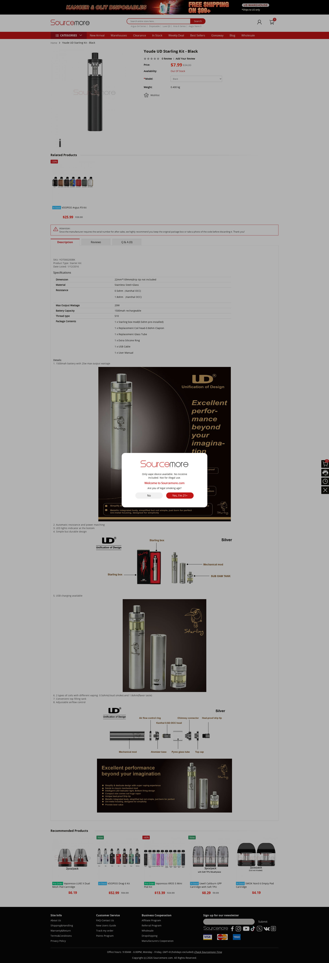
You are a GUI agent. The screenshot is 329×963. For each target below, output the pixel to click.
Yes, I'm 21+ (179, 495)
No (149, 495)
